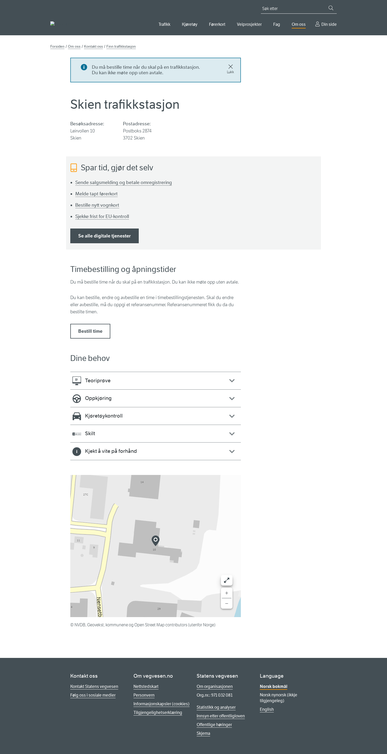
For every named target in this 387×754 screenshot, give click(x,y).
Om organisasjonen (215, 686)
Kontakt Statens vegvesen (94, 686)
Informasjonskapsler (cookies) (161, 703)
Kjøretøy (189, 24)
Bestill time (90, 331)
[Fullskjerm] (226, 580)
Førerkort (217, 24)
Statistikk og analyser (216, 707)
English (267, 709)
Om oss (299, 24)
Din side (329, 24)
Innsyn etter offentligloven (221, 715)
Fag (276, 24)
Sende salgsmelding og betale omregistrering (123, 182)
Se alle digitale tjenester (104, 236)
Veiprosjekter (249, 24)
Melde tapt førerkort (96, 194)
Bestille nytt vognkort (97, 205)
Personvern (144, 695)
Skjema (203, 733)
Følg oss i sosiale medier (93, 695)
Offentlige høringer (214, 724)
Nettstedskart (145, 686)
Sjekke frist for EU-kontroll (102, 216)
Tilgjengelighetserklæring (157, 712)
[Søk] (331, 8)
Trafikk (164, 24)
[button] (156, 540)
